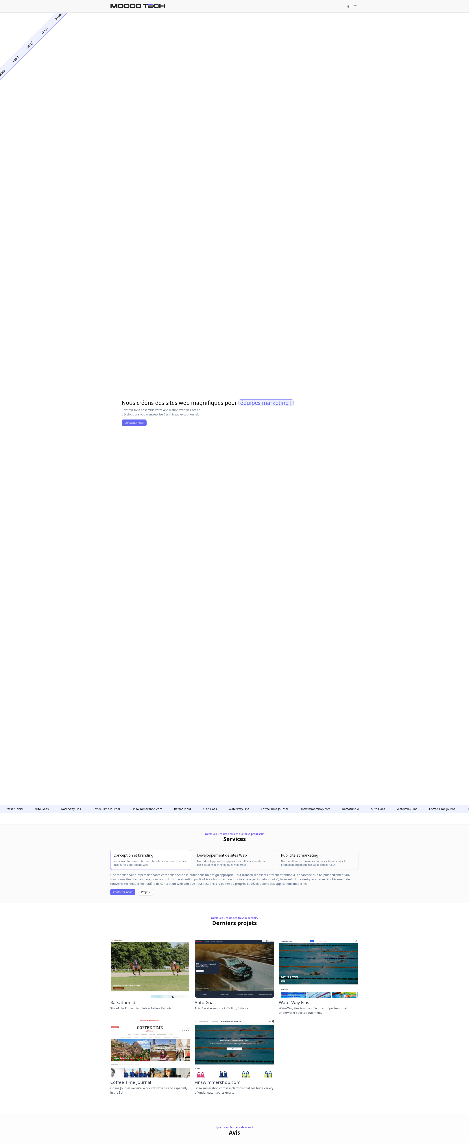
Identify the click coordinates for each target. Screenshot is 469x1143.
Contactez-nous (134, 422)
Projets (145, 892)
